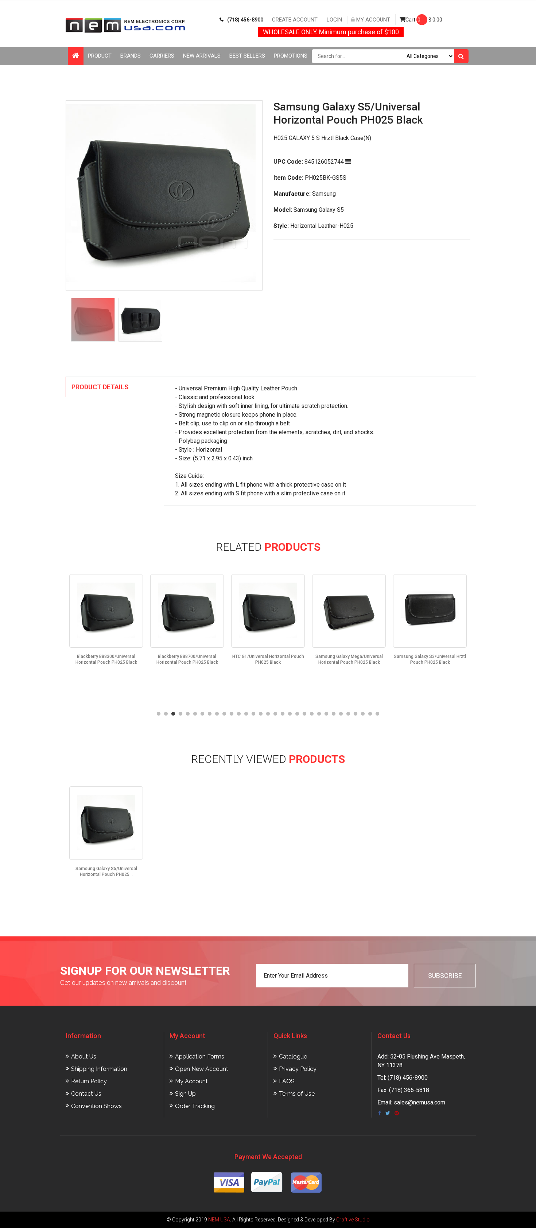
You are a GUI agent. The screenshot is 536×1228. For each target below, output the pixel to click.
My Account (372, 19)
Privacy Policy (297, 1068)
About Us (83, 1056)
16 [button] (268, 714)
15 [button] (260, 714)
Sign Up (185, 1093)
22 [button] (311, 714)
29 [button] (362, 714)
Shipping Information (99, 1068)
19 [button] (290, 714)
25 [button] (333, 714)
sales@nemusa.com (419, 1102)
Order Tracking (195, 1106)
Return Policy (89, 1081)
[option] (164, 195)
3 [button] (173, 714)
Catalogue (293, 1056)
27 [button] (348, 714)
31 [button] (377, 714)
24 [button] (326, 714)
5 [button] (187, 714)
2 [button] (166, 714)
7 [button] (202, 714)
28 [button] (355, 714)
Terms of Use (297, 1093)
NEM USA (219, 1220)
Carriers (161, 55)
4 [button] (180, 714)
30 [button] (370, 714)
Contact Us (86, 1093)
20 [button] (297, 714)
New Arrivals (202, 55)
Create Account (295, 19)
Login (334, 19)
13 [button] (246, 714)
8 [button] (209, 714)
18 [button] (282, 714)
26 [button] (341, 714)
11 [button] (231, 714)
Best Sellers (247, 55)
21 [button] (304, 714)
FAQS (287, 1081)
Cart (423, 20)
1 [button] (158, 714)
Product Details (100, 387)
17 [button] (275, 714)
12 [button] (238, 714)
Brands (130, 55)
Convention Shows (96, 1106)
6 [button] (195, 714)
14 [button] (253, 714)
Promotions (290, 55)
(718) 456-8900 (245, 20)
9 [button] (217, 714)
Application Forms (199, 1056)
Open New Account (201, 1068)
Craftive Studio (353, 1220)
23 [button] (319, 714)
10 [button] (224, 714)
